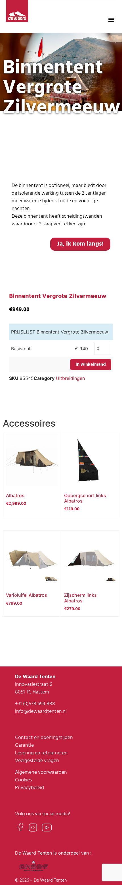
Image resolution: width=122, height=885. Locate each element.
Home (11, 130)
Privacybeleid (29, 788)
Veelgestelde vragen (37, 761)
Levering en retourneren (41, 753)
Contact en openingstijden (44, 738)
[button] (111, 19)
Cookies (23, 780)
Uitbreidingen (70, 378)
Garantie (24, 745)
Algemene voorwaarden (41, 772)
